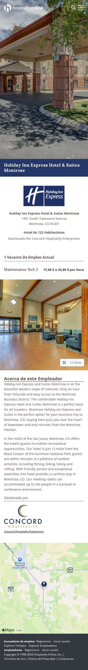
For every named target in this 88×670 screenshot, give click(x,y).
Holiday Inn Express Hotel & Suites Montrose (44, 213)
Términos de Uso (14, 659)
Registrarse (44, 641)
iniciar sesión (61, 641)
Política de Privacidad (41, 659)
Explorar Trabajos (15, 646)
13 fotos (74, 362)
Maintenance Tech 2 (21, 269)
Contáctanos (66, 659)
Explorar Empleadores (43, 646)
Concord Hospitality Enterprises (56, 238)
